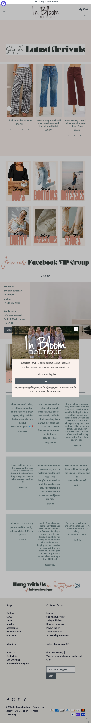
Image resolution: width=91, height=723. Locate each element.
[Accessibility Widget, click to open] (3, 3)
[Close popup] (76, 329)
